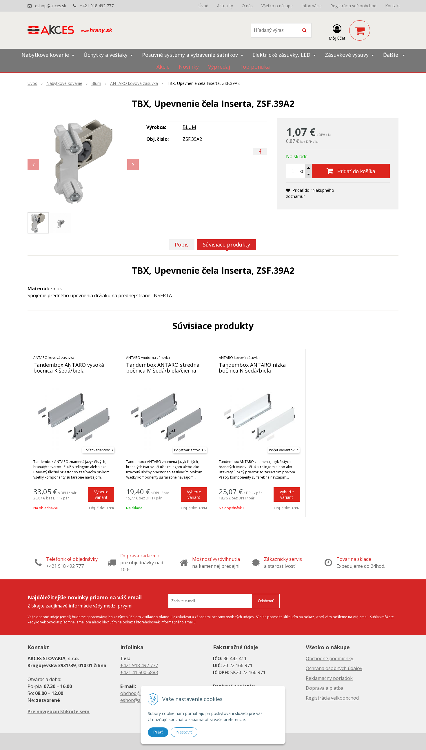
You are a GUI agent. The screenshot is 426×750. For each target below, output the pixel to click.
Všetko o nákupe (277, 5)
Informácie (311, 5)
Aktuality (225, 5)
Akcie (163, 66)
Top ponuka (254, 66)
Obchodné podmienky (329, 658)
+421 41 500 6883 (139, 672)
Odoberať (266, 601)
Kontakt (392, 5)
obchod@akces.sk (139, 693)
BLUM (189, 127)
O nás (247, 5)
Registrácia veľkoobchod (353, 5)
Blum (96, 83)
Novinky (189, 66)
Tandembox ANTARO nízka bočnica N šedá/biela (252, 367)
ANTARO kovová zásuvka (134, 83)
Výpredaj (219, 66)
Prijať (158, 732)
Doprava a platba (324, 688)
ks (302, 171)
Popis (182, 244)
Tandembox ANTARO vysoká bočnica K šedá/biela (68, 367)
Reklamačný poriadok (329, 678)
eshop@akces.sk (50, 5)
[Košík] (359, 30)
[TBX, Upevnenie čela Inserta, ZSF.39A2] (83, 161)
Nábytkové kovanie (64, 83)
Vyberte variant (101, 494)
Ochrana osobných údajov (334, 668)
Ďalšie (391, 54)
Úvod (203, 5)
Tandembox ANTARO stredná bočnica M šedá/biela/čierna (162, 367)
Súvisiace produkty (226, 244)
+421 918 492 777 (97, 5)
